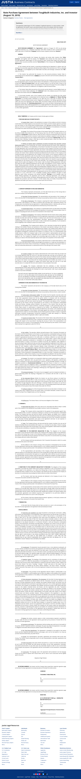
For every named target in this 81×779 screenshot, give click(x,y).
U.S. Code (4, 752)
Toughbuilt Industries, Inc (23, 7)
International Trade (45, 738)
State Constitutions (25, 750)
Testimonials (63, 762)
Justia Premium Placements (66, 754)
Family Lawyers (5, 740)
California (23, 756)
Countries (42, 762)
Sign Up (77, 2)
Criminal (23, 732)
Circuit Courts (5, 758)
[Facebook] (38, 774)
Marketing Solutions (53, 5)
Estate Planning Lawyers (8, 738)
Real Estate (43, 740)
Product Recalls (44, 756)
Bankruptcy (24, 730)
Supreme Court (5, 756)
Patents (42, 758)
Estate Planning (25, 738)
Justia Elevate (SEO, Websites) (67, 756)
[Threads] (41, 774)
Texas (22, 762)
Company (33, 776)
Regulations (5, 754)
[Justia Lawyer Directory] (47, 774)
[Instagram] (39, 774)
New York (23, 760)
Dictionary (62, 730)
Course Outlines (63, 736)
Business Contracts (12, 7)
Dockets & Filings (6, 762)
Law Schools (30, 5)
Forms (6, 7)
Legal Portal (27, 776)
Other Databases (45, 748)
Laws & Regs (37, 5)
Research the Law (21, 5)
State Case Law (24, 754)
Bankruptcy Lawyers (7, 730)
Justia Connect (20, 776)
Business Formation (45, 730)
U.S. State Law (25, 748)
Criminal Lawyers (6, 734)
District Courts (5, 760)
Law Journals (63, 738)
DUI (22, 736)
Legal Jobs (42, 750)
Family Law (23, 740)
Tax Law (42, 742)
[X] (45, 774)
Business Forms (44, 754)
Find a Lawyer (4, 5)
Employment (43, 734)
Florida (22, 758)
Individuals (24, 728)
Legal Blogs (43, 752)
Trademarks (43, 760)
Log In (71, 2)
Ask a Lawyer (12, 5)
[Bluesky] (43, 774)
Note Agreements (28, 18)
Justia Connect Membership (66, 750)
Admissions (62, 732)
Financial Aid (63, 734)
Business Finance (19, 18)
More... (3, 744)
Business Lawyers (6, 732)
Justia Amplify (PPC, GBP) (66, 758)
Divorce (23, 734)
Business (42, 728)
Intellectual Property (45, 736)
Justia (2, 7)
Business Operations (45, 732)
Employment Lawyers (7, 736)
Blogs (61, 740)
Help (37, 776)
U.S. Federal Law (6, 748)
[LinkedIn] (34, 774)
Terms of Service (43, 776)
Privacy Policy (51, 776)
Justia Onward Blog (64, 760)
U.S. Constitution (6, 750)
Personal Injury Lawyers (7, 742)
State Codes (24, 752)
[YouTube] (36, 774)
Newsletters (44, 5)
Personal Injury (24, 742)
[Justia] (7, 2)
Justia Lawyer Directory (65, 752)
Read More (18, 32)
